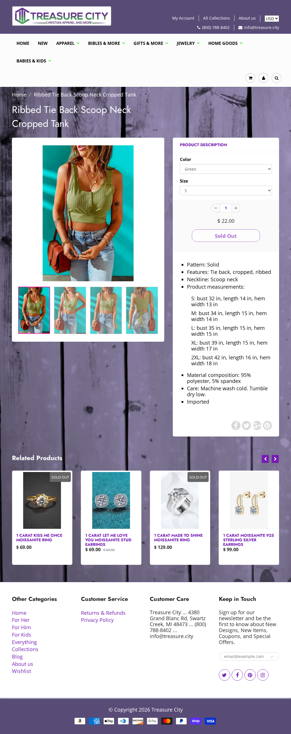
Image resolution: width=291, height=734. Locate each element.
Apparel (65, 43)
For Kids (21, 634)
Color (185, 159)
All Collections (216, 18)
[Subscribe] (272, 656)
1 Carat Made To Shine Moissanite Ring (178, 537)
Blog (17, 656)
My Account (183, 18)
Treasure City (167, 709)
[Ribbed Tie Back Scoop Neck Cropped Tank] (88, 213)
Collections (25, 649)
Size (184, 181)
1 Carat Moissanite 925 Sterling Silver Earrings (248, 539)
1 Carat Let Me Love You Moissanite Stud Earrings (108, 539)
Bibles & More (104, 43)
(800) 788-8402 (216, 27)
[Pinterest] (250, 675)
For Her (21, 619)
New (43, 43)
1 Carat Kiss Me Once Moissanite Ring (39, 537)
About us (247, 18)
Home (22, 43)
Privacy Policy (97, 619)
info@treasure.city (261, 27)
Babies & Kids (31, 61)
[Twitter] (224, 675)
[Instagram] (263, 675)
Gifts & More (148, 43)
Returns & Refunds (103, 612)
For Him (21, 627)
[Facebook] (237, 675)
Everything (24, 642)
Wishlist (21, 671)
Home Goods (223, 43)
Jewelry (186, 43)
